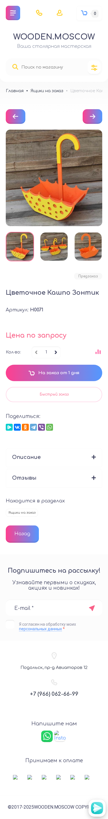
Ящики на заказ (21, 513)
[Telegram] (33, 427)
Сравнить (98, 351)
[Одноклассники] (25, 427)
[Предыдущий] (15, 116)
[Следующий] (92, 116)
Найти (15, 67)
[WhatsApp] (49, 427)
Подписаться (91, 608)
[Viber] (41, 427)
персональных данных (40, 629)
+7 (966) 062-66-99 (54, 694)
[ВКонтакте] (17, 427)
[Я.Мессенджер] (9, 427)
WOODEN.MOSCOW (54, 37)
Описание (26, 457)
